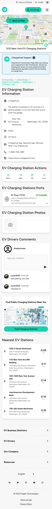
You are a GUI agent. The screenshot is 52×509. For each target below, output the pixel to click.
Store (40, 2)
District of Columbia (11, 82)
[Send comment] (45, 267)
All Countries (7, 80)
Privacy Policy (26, 504)
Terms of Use (26, 500)
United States (22, 80)
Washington (28, 82)
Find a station (25, 2)
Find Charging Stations (26, 329)
